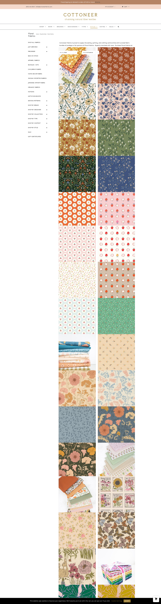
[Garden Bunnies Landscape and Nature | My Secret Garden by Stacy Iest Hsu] (77, 572)
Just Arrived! (37, 47)
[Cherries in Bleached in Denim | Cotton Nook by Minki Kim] (77, 322)
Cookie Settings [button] (116, 601)
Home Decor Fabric (35, 74)
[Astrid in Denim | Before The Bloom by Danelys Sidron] (116, 180)
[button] (118, 27)
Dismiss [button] (97, 2)
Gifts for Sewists (34, 96)
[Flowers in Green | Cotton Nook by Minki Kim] (116, 322)
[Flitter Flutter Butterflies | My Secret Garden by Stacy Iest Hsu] (116, 536)
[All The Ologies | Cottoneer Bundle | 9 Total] (77, 500)
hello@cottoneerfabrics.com (44, 6)
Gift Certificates (34, 136)
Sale (37, 132)
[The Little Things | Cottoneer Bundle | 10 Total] (116, 466)
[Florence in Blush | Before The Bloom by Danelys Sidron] (116, 107)
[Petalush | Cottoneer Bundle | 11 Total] (77, 358)
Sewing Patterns (37, 101)
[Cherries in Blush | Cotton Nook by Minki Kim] (77, 249)
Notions (37, 92)
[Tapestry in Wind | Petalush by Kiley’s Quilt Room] (77, 430)
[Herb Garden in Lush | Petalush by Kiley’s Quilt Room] (116, 394)
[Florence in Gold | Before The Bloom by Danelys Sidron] (77, 144)
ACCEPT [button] (127, 601)
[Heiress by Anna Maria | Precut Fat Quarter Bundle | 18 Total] (116, 572)
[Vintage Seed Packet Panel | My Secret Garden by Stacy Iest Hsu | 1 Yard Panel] (116, 500)
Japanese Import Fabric (36, 83)
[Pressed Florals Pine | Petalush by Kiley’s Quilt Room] (77, 466)
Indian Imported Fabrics (37, 78)
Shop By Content (37, 123)
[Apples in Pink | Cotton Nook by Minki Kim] (116, 216)
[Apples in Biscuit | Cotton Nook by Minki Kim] (116, 286)
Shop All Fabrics (34, 42)
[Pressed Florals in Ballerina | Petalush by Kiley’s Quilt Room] (77, 394)
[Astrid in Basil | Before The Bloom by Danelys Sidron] (116, 144)
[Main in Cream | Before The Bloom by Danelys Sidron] (77, 107)
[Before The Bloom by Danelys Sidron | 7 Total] (77, 71)
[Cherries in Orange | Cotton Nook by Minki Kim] (77, 216)
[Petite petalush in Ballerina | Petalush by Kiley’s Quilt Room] (116, 358)
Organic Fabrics (34, 87)
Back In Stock (33, 56)
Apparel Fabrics (34, 60)
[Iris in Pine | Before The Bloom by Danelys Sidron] (77, 180)
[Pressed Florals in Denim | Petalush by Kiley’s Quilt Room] (116, 430)
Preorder (37, 51)
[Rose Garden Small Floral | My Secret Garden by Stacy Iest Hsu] (77, 536)
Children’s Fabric (34, 69)
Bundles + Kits (37, 65)
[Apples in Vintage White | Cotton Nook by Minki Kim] (116, 249)
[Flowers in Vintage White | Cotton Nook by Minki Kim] (77, 286)
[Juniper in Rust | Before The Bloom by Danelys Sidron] (116, 71)
